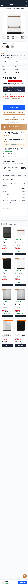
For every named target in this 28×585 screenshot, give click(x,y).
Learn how (18, 84)
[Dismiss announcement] (26, 1)
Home (2, 9)
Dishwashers (8, 9)
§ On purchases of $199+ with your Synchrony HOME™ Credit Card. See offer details (14, 121)
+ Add (23, 168)
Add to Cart (22, 582)
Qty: (4, 103)
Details (6, 135)
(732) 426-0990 (15, 156)
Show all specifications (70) (10, 213)
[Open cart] (26, 5)
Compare (5, 245)
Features (13, 175)
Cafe (2, 53)
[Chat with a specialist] (25, 576)
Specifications (5, 175)
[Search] (23, 5)
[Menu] (2, 5)
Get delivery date (16, 98)
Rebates (19, 175)
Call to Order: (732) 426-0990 (15, 112)
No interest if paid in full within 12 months (15, 119)
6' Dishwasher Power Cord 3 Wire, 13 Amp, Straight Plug (14, 167)
